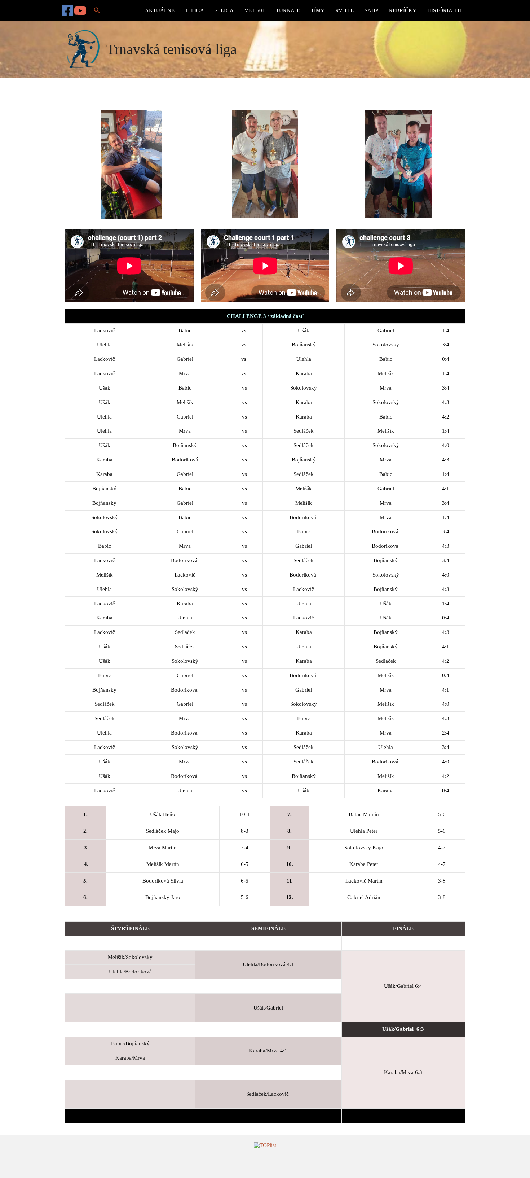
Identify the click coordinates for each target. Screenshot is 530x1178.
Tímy (317, 10)
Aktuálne (160, 10)
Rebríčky (402, 10)
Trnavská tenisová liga (171, 49)
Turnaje (288, 10)
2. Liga (224, 10)
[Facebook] (67, 10)
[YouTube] (80, 10)
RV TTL (344, 10)
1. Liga (194, 10)
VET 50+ (254, 10)
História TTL (445, 10)
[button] (97, 10)
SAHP (371, 10)
